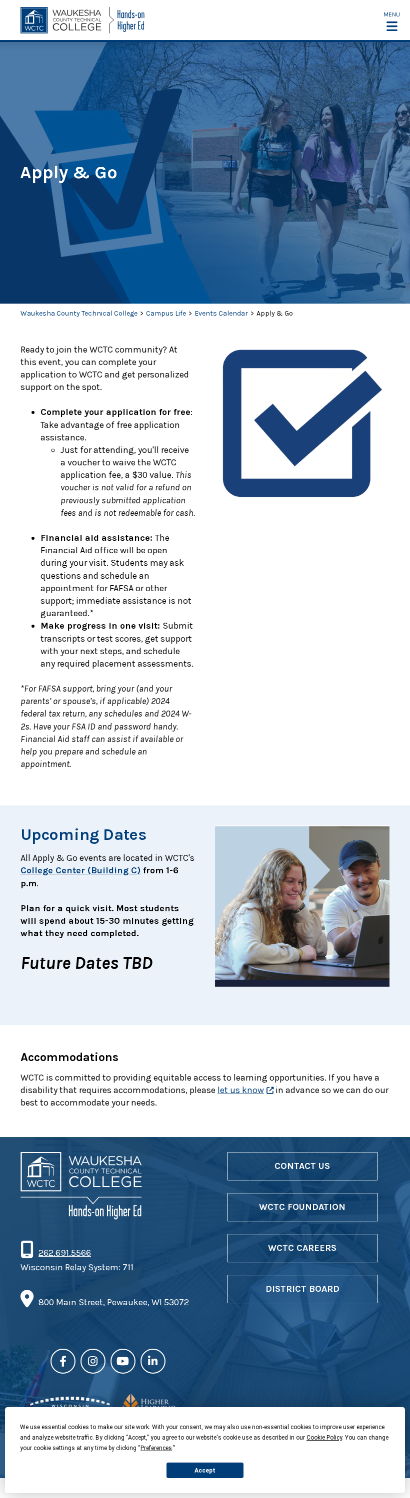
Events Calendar (221, 313)
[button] (391, 20)
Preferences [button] (156, 1448)
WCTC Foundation (302, 1206)
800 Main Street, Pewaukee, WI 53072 (113, 1302)
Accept (205, 1470)
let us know (241, 1090)
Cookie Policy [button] (324, 1437)
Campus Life (166, 313)
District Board (303, 1288)
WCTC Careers (302, 1247)
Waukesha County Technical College (79, 313)
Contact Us (302, 1165)
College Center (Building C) (80, 870)
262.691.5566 (64, 1252)
